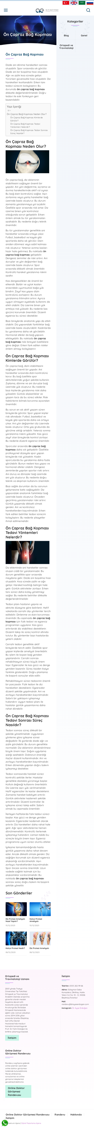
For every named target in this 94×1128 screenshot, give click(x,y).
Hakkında (76, 1114)
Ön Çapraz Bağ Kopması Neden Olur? (26, 114)
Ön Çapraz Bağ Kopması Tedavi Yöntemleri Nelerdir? (25, 125)
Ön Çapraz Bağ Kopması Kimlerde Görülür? (26, 119)
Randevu (60, 1114)
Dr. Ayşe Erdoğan (79, 1008)
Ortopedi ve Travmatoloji (66, 46)
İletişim (10, 1117)
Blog (66, 35)
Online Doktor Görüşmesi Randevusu (27, 1114)
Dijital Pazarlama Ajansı (31, 1123)
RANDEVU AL (49, 1105)
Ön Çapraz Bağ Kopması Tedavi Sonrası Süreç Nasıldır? (29, 131)
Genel (84, 35)
